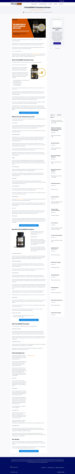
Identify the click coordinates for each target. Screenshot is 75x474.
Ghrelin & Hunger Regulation (56, 235)
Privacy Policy (43, 467)
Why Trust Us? (30, 1)
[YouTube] (63, 472)
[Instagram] (62, 1)
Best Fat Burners (54, 222)
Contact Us (41, 1)
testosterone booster (35, 53)
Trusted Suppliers (36, 1)
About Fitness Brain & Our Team (16, 1)
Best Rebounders (55, 287)
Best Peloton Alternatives (56, 300)
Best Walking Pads (55, 275)
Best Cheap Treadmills (56, 312)
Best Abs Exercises (55, 143)
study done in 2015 (20, 199)
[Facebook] (60, 1)
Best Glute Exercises (55, 183)
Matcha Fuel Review (55, 196)
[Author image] (23, 12)
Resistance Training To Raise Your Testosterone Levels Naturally (56, 129)
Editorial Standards (24, 1)
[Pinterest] (63, 1)
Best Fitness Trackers (56, 262)
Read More (53, 132)
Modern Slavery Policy (60, 467)
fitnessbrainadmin (30, 12)
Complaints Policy (51, 467)
